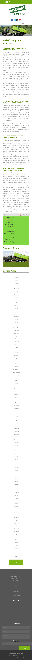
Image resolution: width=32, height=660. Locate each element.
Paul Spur (16, 414)
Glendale (16, 506)
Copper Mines (16, 327)
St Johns (16, 456)
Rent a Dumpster (16, 576)
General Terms (16, 595)
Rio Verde (16, 523)
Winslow (16, 553)
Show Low (16, 439)
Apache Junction (16, 275)
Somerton (16, 448)
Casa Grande (16, 300)
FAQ (16, 593)
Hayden (16, 344)
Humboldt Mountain (16, 352)
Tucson (16, 481)
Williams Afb (16, 492)
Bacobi (16, 280)
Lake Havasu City (16, 369)
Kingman (16, 366)
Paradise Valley (16, 408)
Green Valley (16, 551)
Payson (16, 416)
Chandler (16, 305)
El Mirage (16, 531)
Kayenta (16, 361)
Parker (16, 411)
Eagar (16, 338)
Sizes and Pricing (16, 578)
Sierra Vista (16, 442)
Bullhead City (16, 294)
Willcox (16, 489)
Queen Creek (16, 514)
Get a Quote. (16, 580)
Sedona (16, 437)
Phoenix (16, 542)
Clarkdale (16, 316)
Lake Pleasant (16, 372)
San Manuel (16, 431)
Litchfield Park (16, 377)
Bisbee (16, 286)
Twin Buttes (16, 484)
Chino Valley (16, 311)
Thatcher (16, 473)
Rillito (16, 520)
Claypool (16, 319)
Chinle (16, 308)
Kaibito (16, 358)
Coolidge (16, 325)
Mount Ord (16, 394)
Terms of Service (13, 655)
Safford (16, 423)
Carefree (16, 297)
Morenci (16, 391)
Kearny (16, 363)
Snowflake (16, 445)
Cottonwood (16, 330)
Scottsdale (16, 434)
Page (16, 402)
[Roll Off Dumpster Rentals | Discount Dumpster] (16, 10)
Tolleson (16, 476)
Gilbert (16, 503)
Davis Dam (16, 333)
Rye (16, 420)
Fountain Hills (16, 501)
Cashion (16, 302)
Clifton (16, 322)
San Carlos (16, 428)
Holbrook (16, 350)
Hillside (16, 347)
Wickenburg (16, 487)
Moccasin (16, 388)
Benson (16, 283)
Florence (16, 495)
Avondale (16, 277)
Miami (16, 386)
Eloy (16, 534)
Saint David (16, 426)
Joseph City (16, 355)
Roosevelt (16, 528)
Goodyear (16, 512)
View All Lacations (16, 562)
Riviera (16, 526)
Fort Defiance (16, 498)
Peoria (16, 539)
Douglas (16, 336)
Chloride (16, 313)
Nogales (16, 400)
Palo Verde (16, 405)
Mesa (16, 383)
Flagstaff (16, 537)
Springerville (16, 453)
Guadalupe (16, 341)
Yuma (16, 556)
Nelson (16, 397)
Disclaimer (20, 653)
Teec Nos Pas (16, 467)
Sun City (16, 459)
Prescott (16, 545)
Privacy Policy (12, 653)
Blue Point (16, 288)
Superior (16, 462)
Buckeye (16, 291)
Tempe (16, 470)
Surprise (16, 464)
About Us (16, 591)
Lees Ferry (16, 375)
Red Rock (16, 517)
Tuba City (16, 478)
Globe (16, 509)
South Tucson (16, 451)
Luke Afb (16, 380)
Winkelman (16, 548)
